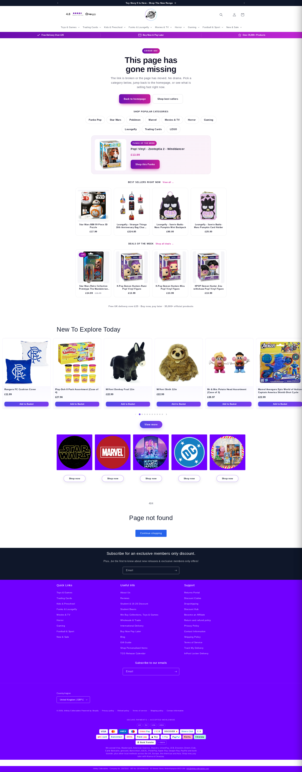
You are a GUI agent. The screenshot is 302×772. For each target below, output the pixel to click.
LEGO (173, 129)
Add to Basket (27, 404)
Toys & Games (64, 592)
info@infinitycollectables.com (198, 768)
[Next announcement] (244, 3)
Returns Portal (192, 592)
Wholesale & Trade (130, 620)
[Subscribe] (175, 570)
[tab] (140, 414)
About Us (125, 592)
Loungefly (131, 129)
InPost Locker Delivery (196, 653)
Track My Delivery (194, 648)
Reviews (124, 598)
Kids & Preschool (66, 603)
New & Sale (63, 637)
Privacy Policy (191, 625)
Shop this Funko (145, 164)
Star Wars (115, 120)
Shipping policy (157, 711)
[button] (80, 14)
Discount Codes (192, 598)
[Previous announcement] (57, 3)
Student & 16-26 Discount (134, 603)
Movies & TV (172, 120)
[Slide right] (166, 414)
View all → (168, 182)
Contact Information (195, 631)
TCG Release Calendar (132, 653)
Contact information (175, 711)
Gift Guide (125, 642)
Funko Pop (95, 120)
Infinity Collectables (72, 711)
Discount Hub (191, 609)
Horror (192, 120)
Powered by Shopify (90, 711)
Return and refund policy (197, 620)
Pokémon (134, 120)
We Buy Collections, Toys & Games (139, 614)
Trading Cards (153, 129)
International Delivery (131, 625)
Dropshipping (191, 603)
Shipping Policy (192, 637)
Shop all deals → (165, 244)
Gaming (208, 120)
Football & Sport (65, 631)
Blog (122, 637)
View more (151, 424)
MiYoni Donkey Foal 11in (120, 389)
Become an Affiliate (194, 614)
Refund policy (123, 711)
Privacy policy (108, 711)
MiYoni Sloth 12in (167, 389)
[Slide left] (135, 414)
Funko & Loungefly (67, 609)
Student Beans (128, 609)
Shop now (74, 478)
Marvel (153, 120)
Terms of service (140, 711)
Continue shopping (151, 533)
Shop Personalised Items (133, 648)
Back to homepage (135, 99)
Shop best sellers (167, 99)
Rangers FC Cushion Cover (20, 389)
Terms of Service (193, 642)
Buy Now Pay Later (130, 631)
